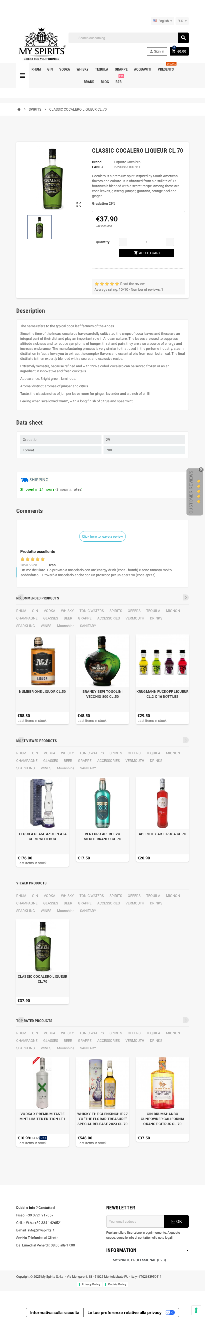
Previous (21, 597)
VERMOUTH (135, 618)
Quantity (103, 242)
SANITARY (88, 626)
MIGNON (173, 611)
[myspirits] (41, 44)
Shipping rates (68, 489)
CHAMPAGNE (27, 618)
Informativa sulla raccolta (54, 1312)
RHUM (21, 611)
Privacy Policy (91, 1284)
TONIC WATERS (92, 611)
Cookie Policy (117, 1284)
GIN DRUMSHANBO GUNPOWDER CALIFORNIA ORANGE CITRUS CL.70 (162, 1119)
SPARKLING (25, 626)
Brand (97, 162)
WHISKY (67, 611)
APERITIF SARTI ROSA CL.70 (162, 834)
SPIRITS (116, 611)
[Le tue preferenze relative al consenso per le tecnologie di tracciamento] (196, 1310)
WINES (46, 626)
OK (178, 1221)
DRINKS (156, 618)
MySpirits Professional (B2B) (139, 1260)
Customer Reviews (191, 492)
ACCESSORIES (108, 618)
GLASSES (50, 618)
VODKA (49, 611)
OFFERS (134, 611)
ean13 (97, 167)
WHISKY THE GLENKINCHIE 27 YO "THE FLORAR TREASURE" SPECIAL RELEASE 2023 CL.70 (102, 1119)
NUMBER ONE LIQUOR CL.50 (42, 692)
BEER (68, 618)
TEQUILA (153, 611)
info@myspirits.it (41, 1230)
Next (186, 597)
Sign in (156, 51)
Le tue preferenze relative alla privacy (125, 1312)
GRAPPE (85, 618)
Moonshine (65, 626)
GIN (35, 611)
